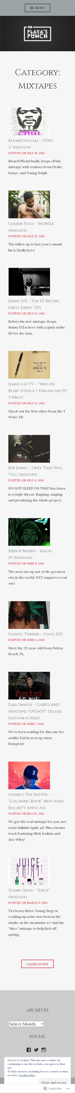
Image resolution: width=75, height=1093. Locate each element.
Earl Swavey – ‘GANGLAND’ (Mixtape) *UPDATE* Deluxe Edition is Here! (35, 711)
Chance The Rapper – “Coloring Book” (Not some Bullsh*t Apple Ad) (36, 801)
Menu (40, 8)
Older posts (37, 964)
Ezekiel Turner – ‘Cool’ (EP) (35, 634)
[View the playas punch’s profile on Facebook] (28, 1049)
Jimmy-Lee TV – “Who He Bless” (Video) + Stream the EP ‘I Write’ (37, 391)
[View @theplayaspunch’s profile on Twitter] (36, 1049)
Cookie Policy (27, 1075)
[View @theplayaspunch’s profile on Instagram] (43, 1049)
